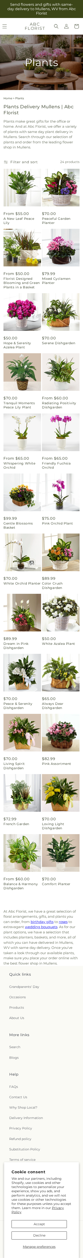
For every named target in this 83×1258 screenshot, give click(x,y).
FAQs (13, 1087)
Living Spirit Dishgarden (14, 766)
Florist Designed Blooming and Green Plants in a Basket (21, 283)
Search (14, 1047)
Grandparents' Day (24, 987)
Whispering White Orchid (19, 465)
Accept (39, 1224)
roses (63, 922)
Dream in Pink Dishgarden (16, 646)
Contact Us (18, 1097)
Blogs (14, 1058)
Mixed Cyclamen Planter (56, 281)
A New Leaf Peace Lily (18, 221)
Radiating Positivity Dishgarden (59, 405)
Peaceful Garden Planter (56, 221)
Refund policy (20, 1139)
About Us (16, 1018)
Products (16, 1007)
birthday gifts (42, 922)
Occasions (17, 997)
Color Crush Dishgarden (52, 585)
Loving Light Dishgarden (53, 826)
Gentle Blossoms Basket (18, 525)
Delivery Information (26, 1118)
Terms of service (22, 1160)
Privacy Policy (20, 1128)
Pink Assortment (56, 764)
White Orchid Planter (22, 583)
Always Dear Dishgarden (53, 706)
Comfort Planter (56, 884)
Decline (39, 1235)
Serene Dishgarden (58, 343)
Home (7, 98)
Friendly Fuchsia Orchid (56, 465)
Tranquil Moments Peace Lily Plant (19, 405)
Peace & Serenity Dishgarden (18, 706)
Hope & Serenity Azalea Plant (17, 345)
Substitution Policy (24, 1149)
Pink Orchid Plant (57, 523)
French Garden (16, 824)
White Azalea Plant (58, 644)
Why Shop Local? (23, 1107)
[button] (56, 26)
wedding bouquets (41, 927)
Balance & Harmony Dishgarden (20, 886)
